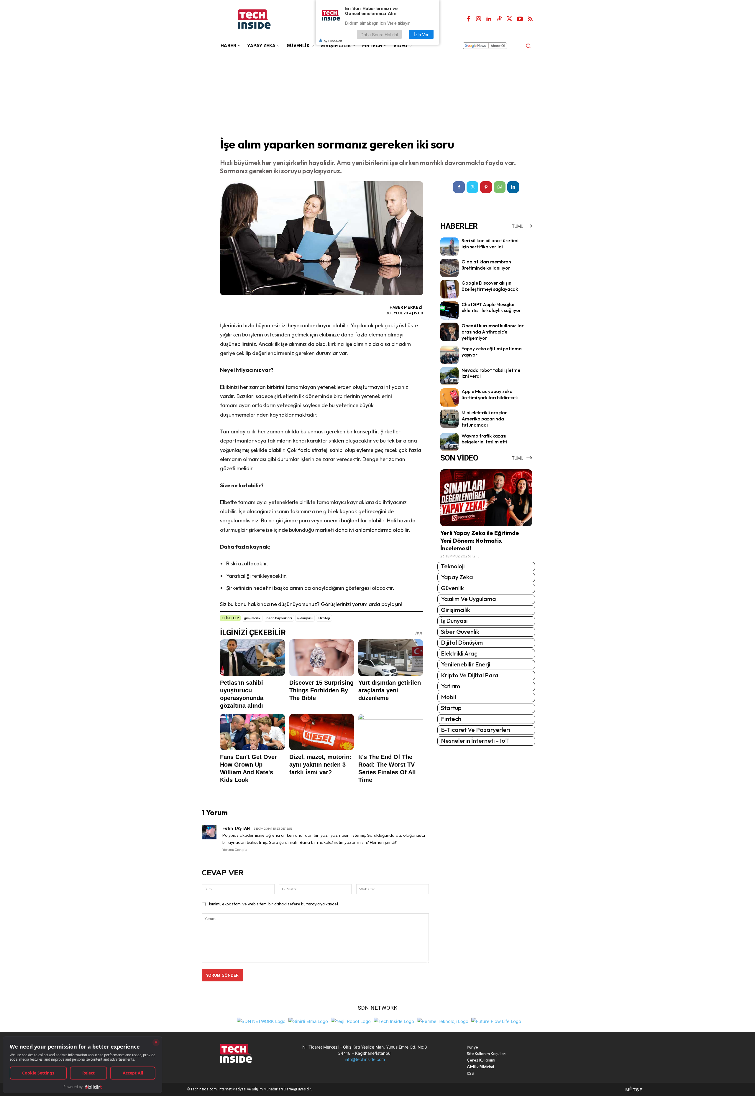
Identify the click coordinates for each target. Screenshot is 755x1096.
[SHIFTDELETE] (261, 1020)
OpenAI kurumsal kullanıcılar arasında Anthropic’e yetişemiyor (493, 332)
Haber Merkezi (406, 307)
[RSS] (530, 19)
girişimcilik (252, 618)
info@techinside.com (365, 1059)
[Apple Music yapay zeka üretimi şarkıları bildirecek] (449, 397)
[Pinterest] (486, 187)
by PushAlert (333, 40)
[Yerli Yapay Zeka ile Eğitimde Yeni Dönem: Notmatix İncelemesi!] (486, 497)
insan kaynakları (279, 618)
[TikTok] (499, 19)
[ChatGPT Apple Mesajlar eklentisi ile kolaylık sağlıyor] (449, 310)
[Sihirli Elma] (308, 1020)
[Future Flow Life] (496, 1020)
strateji (324, 618)
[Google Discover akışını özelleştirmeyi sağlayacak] (449, 289)
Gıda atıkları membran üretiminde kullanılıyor (486, 265)
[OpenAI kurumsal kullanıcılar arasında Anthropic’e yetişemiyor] (449, 332)
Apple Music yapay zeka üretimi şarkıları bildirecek (490, 394)
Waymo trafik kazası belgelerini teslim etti (484, 439)
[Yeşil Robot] (351, 1020)
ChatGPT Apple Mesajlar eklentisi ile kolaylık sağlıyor (491, 307)
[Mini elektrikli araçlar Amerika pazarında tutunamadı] (449, 419)
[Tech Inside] (394, 1020)
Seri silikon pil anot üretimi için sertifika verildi (490, 243)
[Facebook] (468, 19)
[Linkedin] (489, 19)
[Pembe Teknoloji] (442, 1020)
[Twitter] (509, 19)
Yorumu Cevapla (234, 850)
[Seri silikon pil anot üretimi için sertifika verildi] (449, 246)
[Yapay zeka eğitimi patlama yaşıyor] (449, 355)
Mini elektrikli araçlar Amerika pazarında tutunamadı (484, 419)
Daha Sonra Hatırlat (379, 34)
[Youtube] (520, 19)
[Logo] (262, 19)
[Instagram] (478, 19)
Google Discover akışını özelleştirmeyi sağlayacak (490, 286)
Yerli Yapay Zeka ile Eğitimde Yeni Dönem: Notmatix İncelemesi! (479, 540)
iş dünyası (305, 618)
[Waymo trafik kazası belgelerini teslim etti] (449, 442)
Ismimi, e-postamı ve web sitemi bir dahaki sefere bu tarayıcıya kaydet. (274, 904)
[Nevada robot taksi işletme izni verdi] (449, 376)
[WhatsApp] (499, 187)
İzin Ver (421, 34)
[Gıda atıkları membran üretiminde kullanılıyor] (449, 268)
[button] (528, 45)
